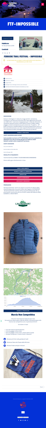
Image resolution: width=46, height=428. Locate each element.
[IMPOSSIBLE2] (23, 101)
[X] (5, 53)
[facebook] (18, 420)
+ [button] (5, 270)
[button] (4, 238)
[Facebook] (3, 53)
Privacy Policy (20, 417)
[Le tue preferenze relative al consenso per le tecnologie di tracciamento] (1, 321)
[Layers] (40, 270)
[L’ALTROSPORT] (23, 196)
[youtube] (25, 420)
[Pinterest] (9, 53)
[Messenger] (20, 420)
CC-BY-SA (34, 294)
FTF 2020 (10, 38)
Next (41, 387)
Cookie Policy (26, 417)
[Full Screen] (5, 273)
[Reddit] (7, 53)
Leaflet (10, 294)
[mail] (27, 420)
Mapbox (41, 294)
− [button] (5, 271)
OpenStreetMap (15, 294)
